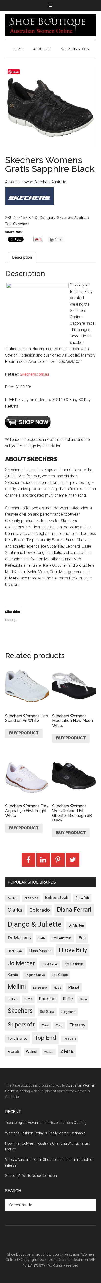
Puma (28, 999)
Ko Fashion (73, 964)
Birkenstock (56, 897)
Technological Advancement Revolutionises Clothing (45, 1123)
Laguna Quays (35, 975)
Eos (82, 938)
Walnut (31, 1052)
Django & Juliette (35, 924)
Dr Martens (19, 937)
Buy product (24, 733)
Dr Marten (76, 925)
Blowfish (82, 898)
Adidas (12, 898)
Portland (12, 999)
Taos (45, 1025)
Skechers (21, 224)
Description (22, 257)
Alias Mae (31, 898)
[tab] (22, 257)
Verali (13, 1051)
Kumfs (13, 975)
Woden (48, 1052)
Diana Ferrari (74, 909)
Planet (73, 987)
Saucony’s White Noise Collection (31, 1176)
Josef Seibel (49, 964)
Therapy (77, 1024)
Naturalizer (40, 987)
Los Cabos (60, 975)
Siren (83, 999)
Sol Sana (47, 1011)
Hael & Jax (15, 951)
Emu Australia (62, 938)
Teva (59, 1025)
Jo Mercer (21, 963)
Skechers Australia (73, 217)
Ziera (67, 1051)
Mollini (17, 986)
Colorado (39, 910)
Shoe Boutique (50, 25)
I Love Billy (73, 950)
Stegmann (68, 1012)
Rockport (47, 998)
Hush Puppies (40, 951)
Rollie (68, 998)
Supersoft (21, 1024)
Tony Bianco (17, 1039)
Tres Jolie (69, 1038)
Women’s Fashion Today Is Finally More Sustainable (45, 1133)
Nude (57, 987)
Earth (41, 938)
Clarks (15, 910)
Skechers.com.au (34, 374)
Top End (45, 1037)
